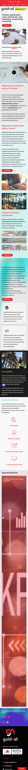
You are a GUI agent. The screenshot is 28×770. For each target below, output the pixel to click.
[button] (26, 9)
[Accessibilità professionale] (3, 385)
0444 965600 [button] (8, 766)
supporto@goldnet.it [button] (11, 762)
